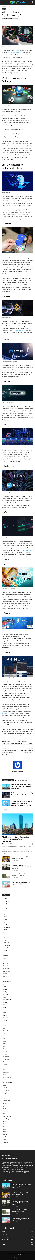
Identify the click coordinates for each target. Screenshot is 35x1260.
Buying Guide (6, 927)
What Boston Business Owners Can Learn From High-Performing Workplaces (21, 786)
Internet (5, 1025)
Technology (6, 1121)
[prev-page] (3, 810)
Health (4, 997)
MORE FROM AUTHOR (21, 780)
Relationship (6, 1090)
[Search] (32, 2)
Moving (5, 1067)
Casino (5, 935)
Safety (4, 1095)
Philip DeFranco (7, 1082)
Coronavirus (6, 945)
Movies (5, 1064)
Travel (4, 1129)
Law (4, 1038)
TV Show (5, 1132)
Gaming (5, 992)
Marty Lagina (6, 1056)
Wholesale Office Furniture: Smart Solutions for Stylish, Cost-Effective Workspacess (22, 867)
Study (4, 1111)
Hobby (4, 1005)
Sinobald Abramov (7, 18)
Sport (4, 1108)
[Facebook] (3, 22)
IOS (4, 1028)
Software (5, 1103)
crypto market (5, 743)
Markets (5, 1054)
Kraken (25, 743)
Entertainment (7, 968)
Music (4, 1069)
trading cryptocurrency (14, 52)
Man (4, 1049)
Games (5, 989)
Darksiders (6, 955)
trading (30, 743)
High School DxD (7, 999)
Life (4, 1043)
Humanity (5, 1018)
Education (5, 963)
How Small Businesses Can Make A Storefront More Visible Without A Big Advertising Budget (22, 803)
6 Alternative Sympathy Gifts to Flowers (26, 751)
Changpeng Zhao (20, 330)
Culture (5, 950)
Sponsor (5, 1106)
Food (4, 979)
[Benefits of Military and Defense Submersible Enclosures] (6, 876)
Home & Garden (7, 1010)
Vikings (5, 1134)
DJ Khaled (5, 958)
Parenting (5, 1080)
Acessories (6, 901)
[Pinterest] (11, 22)
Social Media (6, 1100)
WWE (4, 1139)
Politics (5, 1088)
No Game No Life (7, 1077)
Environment (6, 971)
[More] (19, 22)
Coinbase (24, 741)
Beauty (5, 917)
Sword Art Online (7, 1116)
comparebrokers (7, 713)
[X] (7, 22)
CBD (4, 937)
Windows (5, 1137)
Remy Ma (5, 1093)
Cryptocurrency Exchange (16, 743)
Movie (4, 1062)
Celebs (5, 940)
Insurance (5, 1023)
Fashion (5, 974)
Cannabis (5, 929)
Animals (5, 909)
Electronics (6, 966)
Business (8, 6)
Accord (5, 898)
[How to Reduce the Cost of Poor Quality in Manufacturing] (6, 859)
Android (5, 906)
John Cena (5, 1031)
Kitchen (5, 1036)
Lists (4, 1046)
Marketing (5, 1051)
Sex (4, 1098)
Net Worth (6, 1072)
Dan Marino (6, 953)
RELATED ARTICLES (8, 780)
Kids (4, 1033)
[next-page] (5, 810)
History (5, 1002)
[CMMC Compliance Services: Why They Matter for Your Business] (6, 795)
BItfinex (8, 741)
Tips (4, 1126)
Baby (4, 914)
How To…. (5, 1015)
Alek (3, 843)
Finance (5, 976)
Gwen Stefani (6, 994)
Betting (5, 919)
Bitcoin (6, 205)
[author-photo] (17, 769)
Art (3, 911)
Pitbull (4, 1085)
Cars (4, 932)
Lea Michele (6, 1041)
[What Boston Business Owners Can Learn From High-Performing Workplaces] (6, 786)
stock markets (28, 550)
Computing (6, 942)
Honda (4, 1012)
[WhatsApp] (15, 22)
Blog (4, 922)
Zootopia (5, 1142)
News (4, 1075)
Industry (5, 1020)
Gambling (5, 986)
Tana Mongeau (7, 1119)
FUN (4, 984)
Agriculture (6, 904)
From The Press (7, 981)
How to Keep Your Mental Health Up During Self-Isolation (9, 752)
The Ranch (6, 1124)
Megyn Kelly (6, 1059)
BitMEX (13, 741)
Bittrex (18, 741)
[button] (3, 2)
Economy (5, 961)
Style (4, 1113)
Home (3, 6)
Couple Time (6, 948)
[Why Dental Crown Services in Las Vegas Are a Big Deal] (6, 884)
